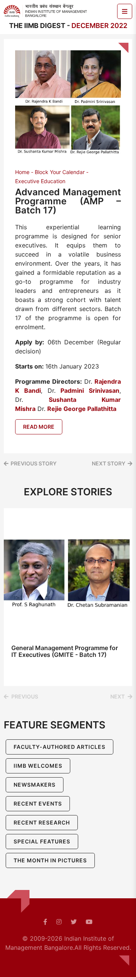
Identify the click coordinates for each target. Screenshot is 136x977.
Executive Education (40, 181)
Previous (24, 696)
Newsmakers (35, 784)
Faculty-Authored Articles (59, 747)
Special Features (42, 841)
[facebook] (45, 922)
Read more (38, 426)
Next (117, 696)
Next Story (108, 463)
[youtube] (89, 922)
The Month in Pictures (50, 860)
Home (22, 172)
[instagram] (59, 922)
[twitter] (74, 922)
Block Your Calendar (60, 172)
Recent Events (38, 803)
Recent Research (42, 822)
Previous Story (34, 463)
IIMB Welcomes (38, 765)
